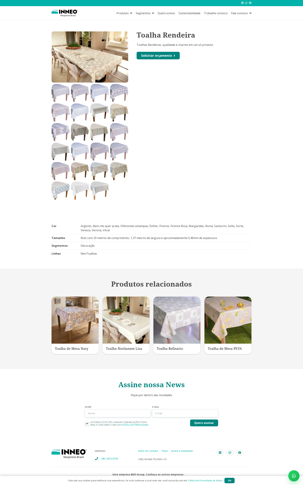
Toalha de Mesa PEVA (225, 348)
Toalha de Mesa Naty (71, 348)
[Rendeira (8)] (80, 112)
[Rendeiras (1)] (80, 171)
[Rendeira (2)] (61, 93)
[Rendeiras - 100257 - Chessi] (61, 152)
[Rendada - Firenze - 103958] (119, 112)
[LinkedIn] (242, 3)
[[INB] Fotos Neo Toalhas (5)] (80, 191)
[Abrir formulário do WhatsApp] (293, 475)
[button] (131, 13)
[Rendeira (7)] (61, 112)
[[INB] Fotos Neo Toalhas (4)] (99, 191)
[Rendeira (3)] (80, 93)
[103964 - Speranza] (99, 112)
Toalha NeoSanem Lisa (124, 348)
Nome (88, 407)
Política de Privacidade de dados (205, 480)
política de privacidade (134, 424)
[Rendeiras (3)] (119, 171)
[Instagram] (246, 3)
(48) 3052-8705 (109, 458)
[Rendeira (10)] (119, 132)
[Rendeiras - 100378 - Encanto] (80, 132)
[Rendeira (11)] (80, 152)
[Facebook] (250, 3)
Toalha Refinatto (170, 348)
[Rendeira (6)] (119, 93)
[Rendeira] (61, 171)
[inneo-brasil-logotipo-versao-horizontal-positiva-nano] (65, 13)
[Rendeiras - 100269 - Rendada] (99, 132)
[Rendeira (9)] (61, 132)
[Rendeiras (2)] (99, 171)
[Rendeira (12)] (99, 152)
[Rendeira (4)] (99, 93)
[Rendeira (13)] (119, 152)
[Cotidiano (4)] (61, 191)
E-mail (155, 407)
